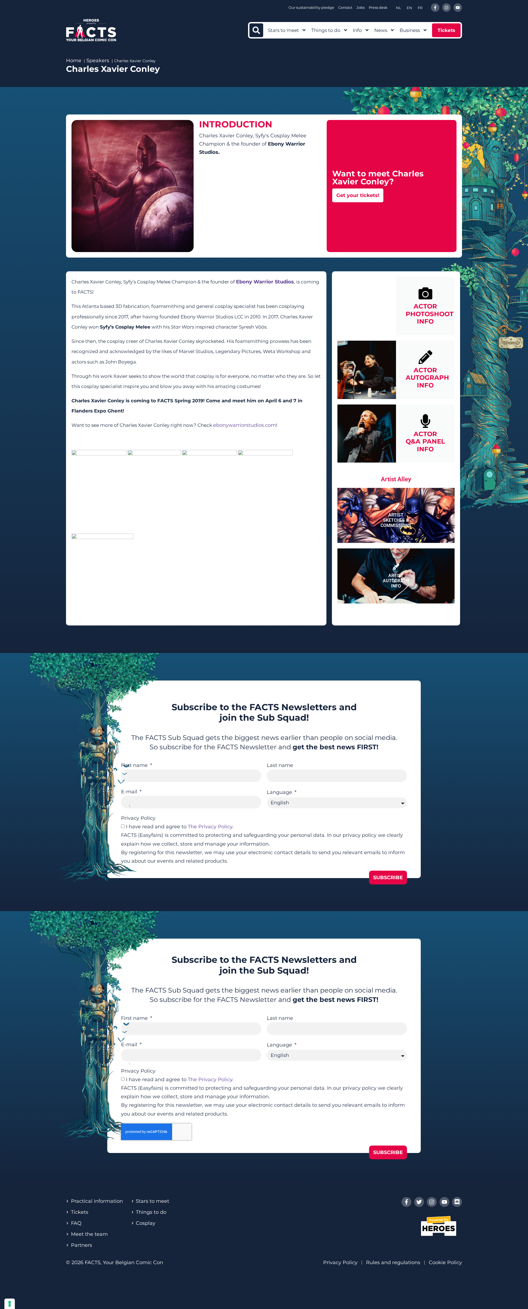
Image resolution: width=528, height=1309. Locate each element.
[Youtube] (457, 7)
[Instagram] (446, 7)
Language (280, 792)
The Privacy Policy (210, 827)
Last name (280, 765)
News (380, 30)
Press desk (378, 7)
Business (410, 30)
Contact (345, 7)
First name (135, 765)
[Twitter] (419, 1202)
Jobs (360, 7)
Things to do (325, 30)
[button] (256, 30)
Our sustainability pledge (311, 7)
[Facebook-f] (435, 7)
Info (357, 30)
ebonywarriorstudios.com (244, 425)
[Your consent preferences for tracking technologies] (9, 1304)
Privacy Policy (138, 818)
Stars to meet (283, 30)
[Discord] (457, 1202)
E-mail (130, 792)
